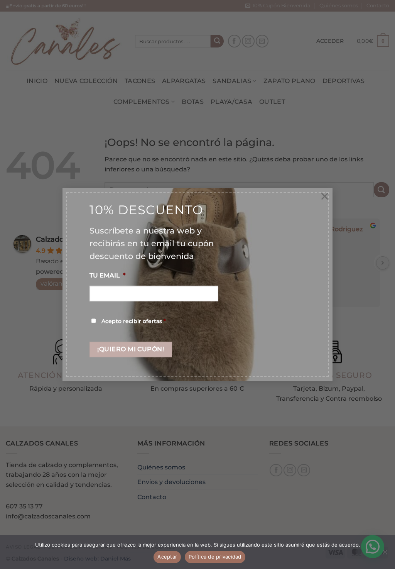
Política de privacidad (215, 557)
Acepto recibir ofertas (133, 321)
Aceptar (167, 557)
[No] (384, 554)
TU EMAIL (107, 275)
